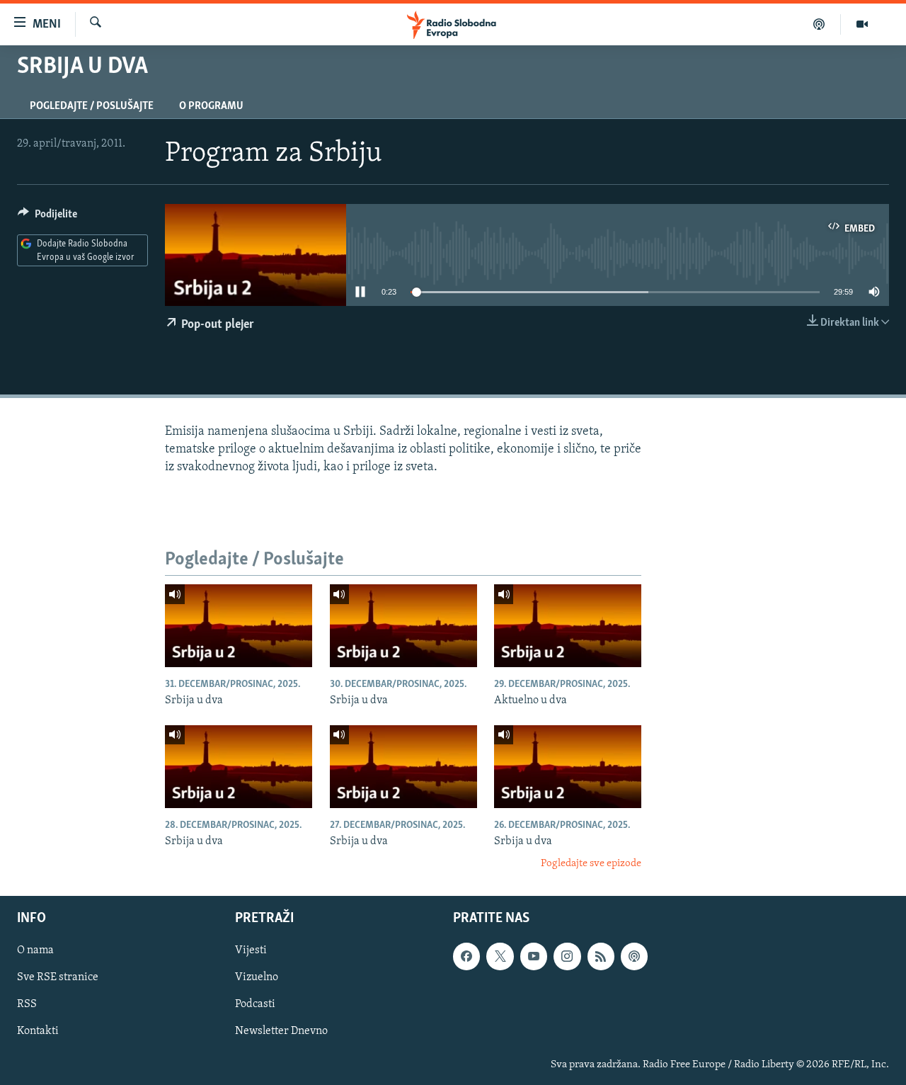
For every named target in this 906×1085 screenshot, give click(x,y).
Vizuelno (256, 977)
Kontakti (38, 1031)
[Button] (47, 217)
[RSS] (600, 956)
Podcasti (255, 1004)
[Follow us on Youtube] (533, 956)
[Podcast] (819, 24)
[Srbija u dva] (238, 625)
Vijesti (251, 950)
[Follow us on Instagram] (567, 956)
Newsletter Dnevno (281, 1031)
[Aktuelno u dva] (567, 625)
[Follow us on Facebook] (466, 956)
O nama (35, 950)
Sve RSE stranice (57, 977)
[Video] (862, 24)
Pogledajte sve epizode (591, 863)
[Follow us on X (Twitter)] (499, 956)
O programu (211, 106)
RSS (27, 1004)
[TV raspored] (634, 956)
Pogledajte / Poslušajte (92, 106)
